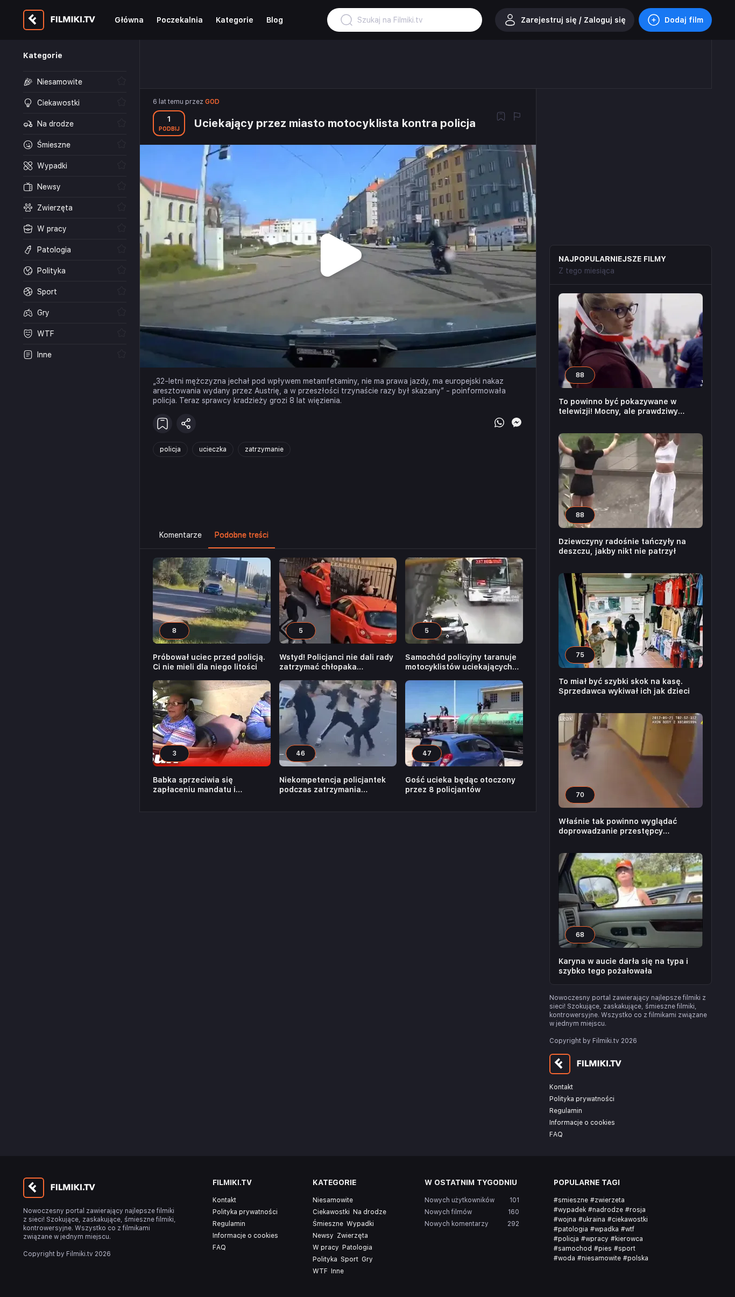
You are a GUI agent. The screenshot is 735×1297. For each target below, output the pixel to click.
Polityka (325, 1259)
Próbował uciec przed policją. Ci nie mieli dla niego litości (209, 662)
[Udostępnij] (186, 423)
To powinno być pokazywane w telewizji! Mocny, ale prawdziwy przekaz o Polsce (618, 406)
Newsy (323, 1235)
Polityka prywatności (581, 1099)
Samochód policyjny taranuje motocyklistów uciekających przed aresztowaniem (461, 662)
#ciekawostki (627, 1219)
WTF (320, 1271)
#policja (566, 1239)
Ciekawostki (331, 1212)
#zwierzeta (607, 1200)
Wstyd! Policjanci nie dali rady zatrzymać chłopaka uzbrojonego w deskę (336, 662)
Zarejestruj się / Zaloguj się (573, 20)
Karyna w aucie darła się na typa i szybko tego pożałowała (623, 966)
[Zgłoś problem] (517, 117)
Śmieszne (328, 1224)
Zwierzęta (352, 1235)
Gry (367, 1259)
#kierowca (627, 1239)
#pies (603, 1248)
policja (170, 449)
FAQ (556, 1134)
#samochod (573, 1248)
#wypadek (570, 1210)
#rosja (635, 1210)
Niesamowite (333, 1200)
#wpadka (604, 1229)
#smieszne (571, 1200)
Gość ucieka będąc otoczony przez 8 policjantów (460, 785)
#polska (635, 1258)
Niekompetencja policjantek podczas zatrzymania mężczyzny (332, 785)
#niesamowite (599, 1258)
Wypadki (360, 1224)
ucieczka (213, 449)
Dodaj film (684, 20)
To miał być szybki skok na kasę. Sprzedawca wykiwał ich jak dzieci (624, 686)
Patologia (357, 1247)
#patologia (571, 1229)
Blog (274, 20)
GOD (212, 101)
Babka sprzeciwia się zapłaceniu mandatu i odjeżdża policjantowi (194, 785)
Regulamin (565, 1111)
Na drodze (369, 1212)
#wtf (627, 1229)
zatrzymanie (264, 449)
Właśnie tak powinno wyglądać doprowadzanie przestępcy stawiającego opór (618, 826)
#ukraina (591, 1219)
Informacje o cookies (582, 1122)
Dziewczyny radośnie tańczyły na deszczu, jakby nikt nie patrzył (622, 546)
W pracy (326, 1247)
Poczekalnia (180, 20)
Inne (337, 1271)
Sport (349, 1259)
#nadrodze (605, 1210)
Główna (129, 20)
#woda (564, 1258)
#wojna (565, 1219)
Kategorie (234, 20)
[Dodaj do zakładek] (501, 117)
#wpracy (595, 1239)
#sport (624, 1248)
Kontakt (561, 1087)
